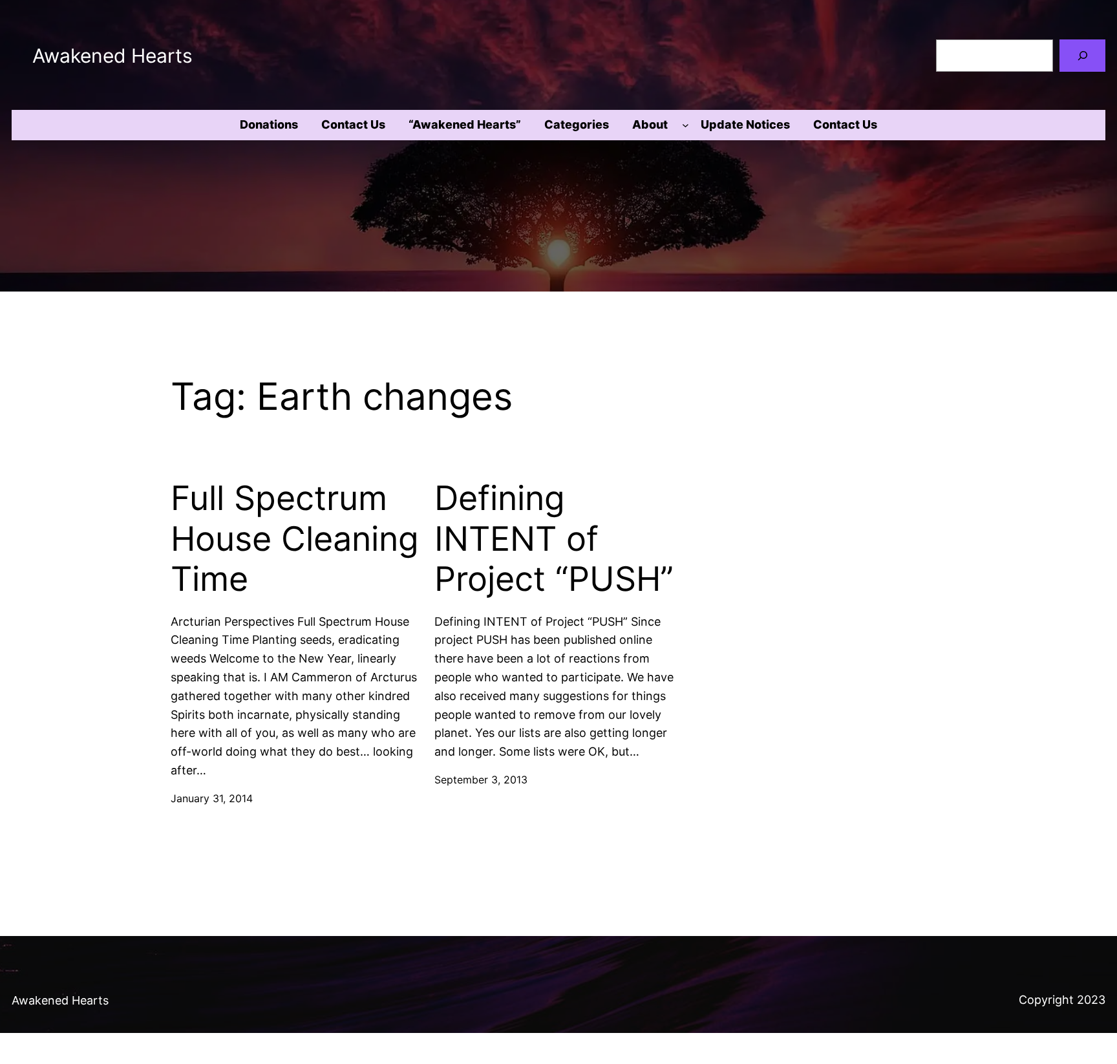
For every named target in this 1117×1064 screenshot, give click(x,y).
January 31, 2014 (212, 798)
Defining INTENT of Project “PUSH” (554, 538)
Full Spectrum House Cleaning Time (295, 538)
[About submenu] (685, 125)
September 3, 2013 (480, 779)
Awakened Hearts (112, 55)
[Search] (1082, 55)
